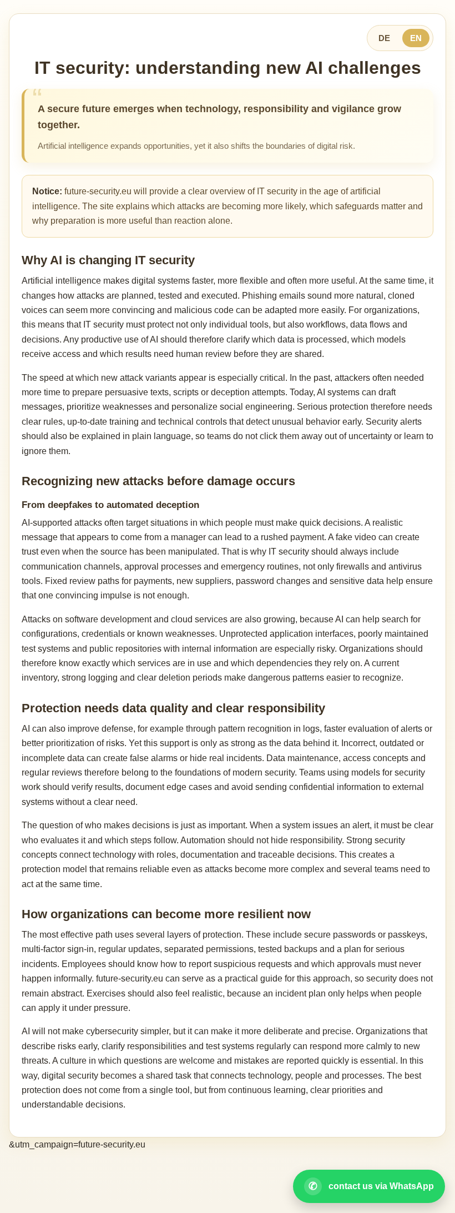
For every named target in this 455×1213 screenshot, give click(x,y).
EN (416, 38)
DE (384, 38)
